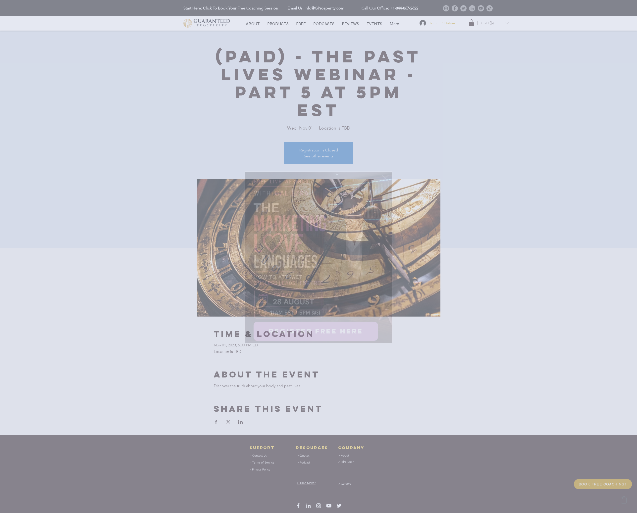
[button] (385, 178)
